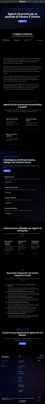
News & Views (35, 1)
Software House (22, 373)
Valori (20, 379)
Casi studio (7, 1)
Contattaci (42, 1)
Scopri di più (8, 182)
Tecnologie (21, 371)
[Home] (22, 1)
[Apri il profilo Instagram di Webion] (4, 366)
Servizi (20, 367)
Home (3, 1)
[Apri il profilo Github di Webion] (6, 366)
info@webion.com (40, 357)
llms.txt (39, 397)
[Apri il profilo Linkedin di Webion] (2, 366)
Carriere (20, 381)
